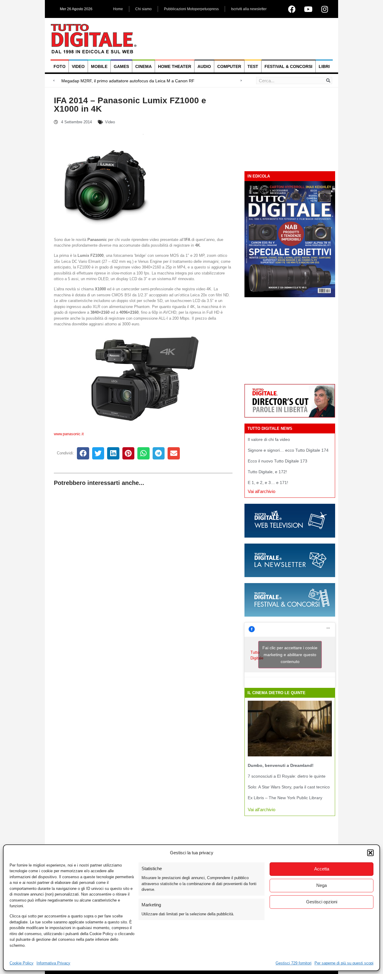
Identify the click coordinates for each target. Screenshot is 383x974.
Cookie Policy (22, 963)
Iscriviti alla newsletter (249, 9)
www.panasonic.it (69, 434)
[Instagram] (324, 8)
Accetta (321, 868)
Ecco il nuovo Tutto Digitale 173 (277, 461)
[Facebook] (291, 8)
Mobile (99, 66)
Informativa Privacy (53, 963)
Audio (204, 66)
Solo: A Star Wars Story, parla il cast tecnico (289, 787)
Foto (60, 66)
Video (78, 66)
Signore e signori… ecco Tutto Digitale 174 (288, 450)
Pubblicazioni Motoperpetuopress (191, 9)
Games (121, 66)
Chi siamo (143, 9)
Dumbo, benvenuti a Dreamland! (281, 765)
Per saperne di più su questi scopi (343, 963)
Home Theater (174, 66)
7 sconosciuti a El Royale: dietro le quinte (287, 776)
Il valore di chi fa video (269, 439)
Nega (321, 885)
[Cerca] (328, 80)
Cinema (143, 66)
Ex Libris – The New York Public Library (285, 797)
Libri (324, 66)
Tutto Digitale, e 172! (267, 471)
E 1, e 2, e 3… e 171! (268, 482)
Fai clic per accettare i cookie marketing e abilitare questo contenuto (289, 654)
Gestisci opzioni (321, 901)
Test (252, 66)
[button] (370, 853)
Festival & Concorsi (288, 66)
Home (118, 9)
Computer (229, 66)
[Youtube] (308, 8)
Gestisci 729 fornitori (293, 963)
